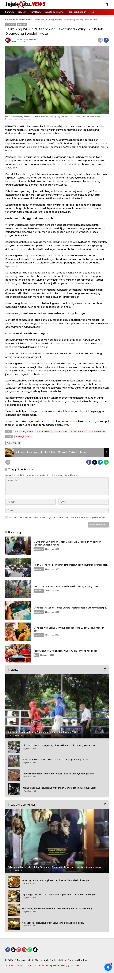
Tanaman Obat (98, 431)
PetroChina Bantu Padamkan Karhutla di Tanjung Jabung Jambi (66, 586)
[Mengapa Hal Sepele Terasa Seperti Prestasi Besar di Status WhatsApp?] (18, 610)
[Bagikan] (106, 40)
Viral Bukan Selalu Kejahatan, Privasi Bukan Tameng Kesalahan (66, 650)
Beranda (9, 19)
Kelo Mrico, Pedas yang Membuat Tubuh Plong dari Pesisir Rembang (57, 908)
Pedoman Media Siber (28, 960)
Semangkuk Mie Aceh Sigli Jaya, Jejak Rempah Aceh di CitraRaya (55, 880)
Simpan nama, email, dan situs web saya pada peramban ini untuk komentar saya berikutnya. (58, 517)
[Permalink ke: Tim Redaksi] (8, 40)
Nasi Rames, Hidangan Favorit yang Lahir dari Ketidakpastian (53, 923)
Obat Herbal (79, 431)
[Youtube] (24, 949)
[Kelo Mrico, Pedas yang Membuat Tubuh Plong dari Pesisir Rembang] (14, 910)
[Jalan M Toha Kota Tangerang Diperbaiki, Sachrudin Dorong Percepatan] (18, 567)
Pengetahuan (24, 436)
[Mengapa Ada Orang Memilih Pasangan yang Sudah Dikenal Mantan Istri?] (18, 632)
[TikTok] (35, 949)
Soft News (22, 24)
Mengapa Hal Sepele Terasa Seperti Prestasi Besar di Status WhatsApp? (70, 607)
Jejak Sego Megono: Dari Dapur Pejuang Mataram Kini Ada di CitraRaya (58, 894)
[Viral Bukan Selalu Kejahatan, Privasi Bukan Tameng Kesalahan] (18, 653)
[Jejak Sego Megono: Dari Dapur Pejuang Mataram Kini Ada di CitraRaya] (14, 896)
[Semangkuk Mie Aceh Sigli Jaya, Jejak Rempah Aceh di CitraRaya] (14, 882)
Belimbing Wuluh (25, 431)
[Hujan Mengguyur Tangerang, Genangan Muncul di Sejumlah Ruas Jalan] (14, 789)
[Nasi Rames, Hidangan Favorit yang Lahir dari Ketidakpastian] (14, 924)
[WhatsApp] (106, 462)
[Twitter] (94, 462)
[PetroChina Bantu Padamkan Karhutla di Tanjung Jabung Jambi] (18, 589)
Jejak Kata (10, 24)
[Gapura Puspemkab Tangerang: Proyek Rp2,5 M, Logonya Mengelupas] (14, 775)
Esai (36, 655)
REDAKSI (9, 960)
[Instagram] (18, 949)
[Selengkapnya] (105, 669)
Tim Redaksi (17, 39)
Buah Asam (44, 431)
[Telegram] (100, 462)
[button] (107, 4)
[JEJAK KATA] (26, 4)
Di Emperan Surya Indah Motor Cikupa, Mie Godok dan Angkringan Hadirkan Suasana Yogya (67, 543)
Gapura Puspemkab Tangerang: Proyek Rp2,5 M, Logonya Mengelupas (58, 773)
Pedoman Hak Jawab (78, 960)
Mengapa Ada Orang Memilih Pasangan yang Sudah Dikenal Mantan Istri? (69, 629)
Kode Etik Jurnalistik (54, 960)
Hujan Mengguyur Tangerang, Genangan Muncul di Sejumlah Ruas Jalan (59, 788)
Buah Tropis (61, 431)
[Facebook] (88, 462)
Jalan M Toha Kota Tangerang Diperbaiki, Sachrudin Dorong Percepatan (71, 564)
